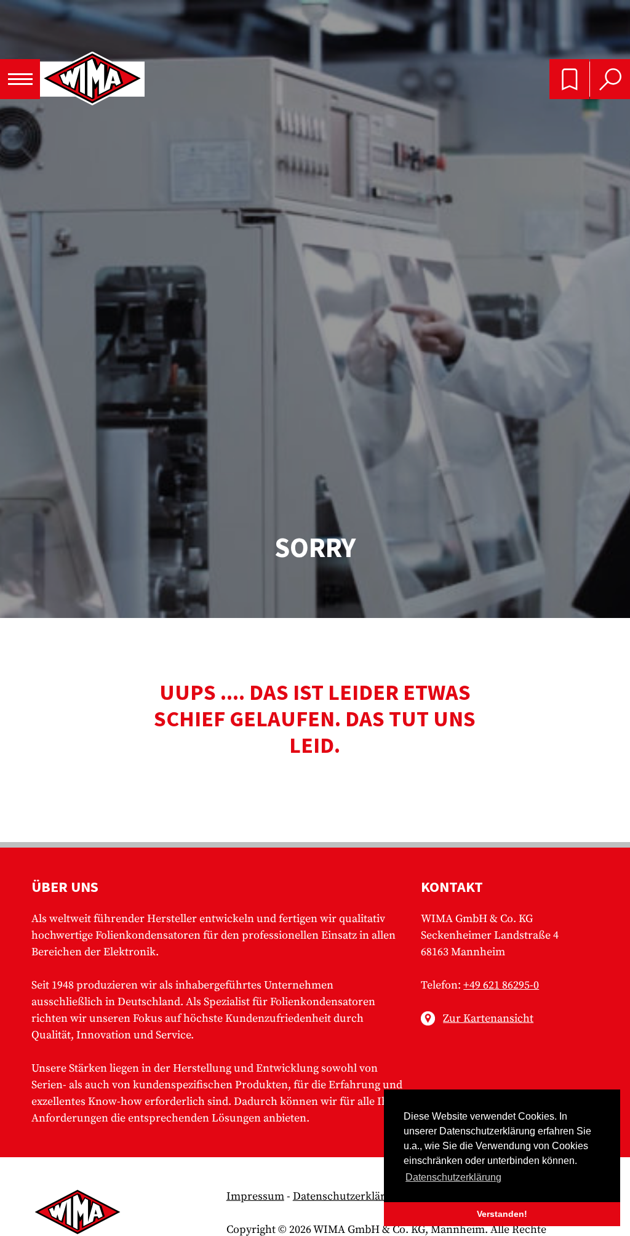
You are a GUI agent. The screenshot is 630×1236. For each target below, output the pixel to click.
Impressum (255, 1196)
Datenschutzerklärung (348, 1196)
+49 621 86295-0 (501, 985)
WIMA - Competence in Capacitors (92, 79)
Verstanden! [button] (502, 1214)
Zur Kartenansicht (488, 1018)
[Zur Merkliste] (569, 79)
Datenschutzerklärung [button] (453, 1177)
